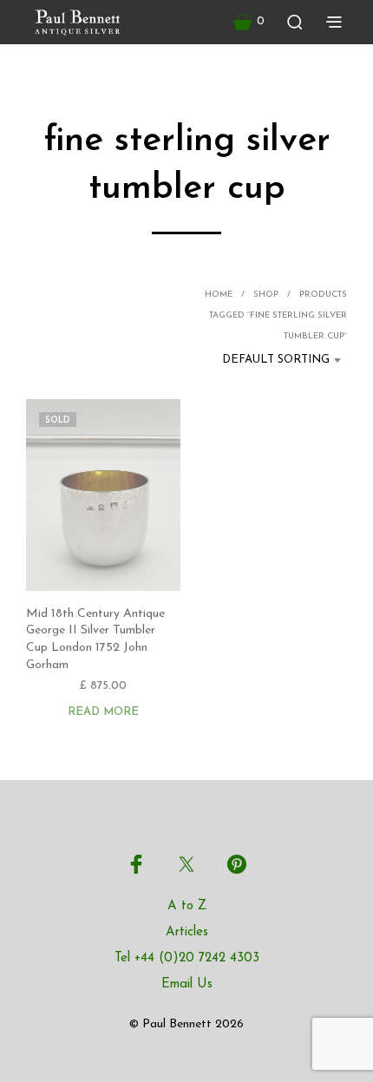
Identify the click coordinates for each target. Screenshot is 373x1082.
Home (218, 294)
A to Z (186, 906)
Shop (265, 294)
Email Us (187, 984)
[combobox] (270, 360)
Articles (187, 932)
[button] (249, 21)
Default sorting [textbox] (276, 359)
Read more (103, 712)
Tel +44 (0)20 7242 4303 (187, 958)
